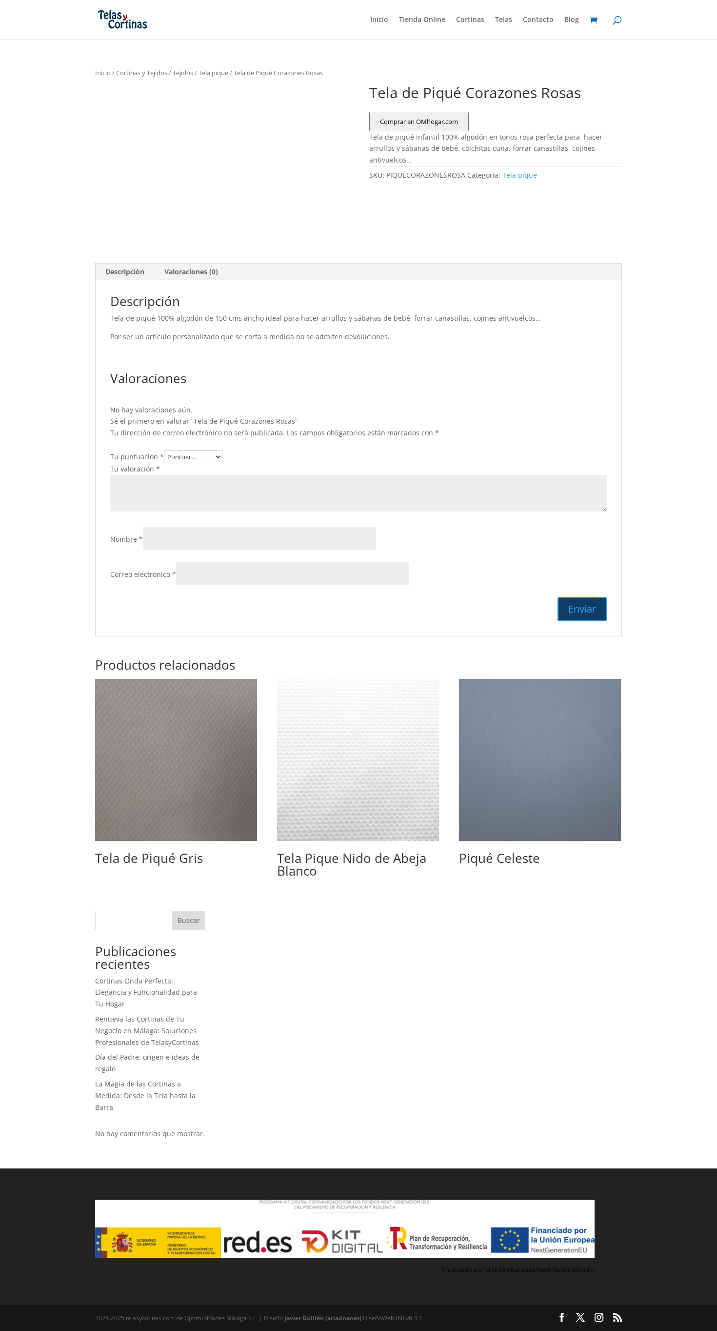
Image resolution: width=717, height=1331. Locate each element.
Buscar (189, 920)
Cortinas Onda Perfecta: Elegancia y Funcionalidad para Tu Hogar (146, 992)
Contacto (538, 20)
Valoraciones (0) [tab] (191, 271)
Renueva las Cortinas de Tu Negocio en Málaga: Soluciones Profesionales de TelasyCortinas (147, 1030)
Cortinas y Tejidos (141, 72)
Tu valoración (135, 468)
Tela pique (213, 72)
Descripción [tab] (124, 271)
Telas (503, 20)
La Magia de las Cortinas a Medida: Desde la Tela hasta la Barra (145, 1095)
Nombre (126, 539)
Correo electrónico (143, 574)
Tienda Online (422, 20)
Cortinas (470, 20)
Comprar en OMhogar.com (419, 121)
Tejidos (183, 72)
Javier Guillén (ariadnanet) (323, 1318)
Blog (571, 20)
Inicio (379, 20)
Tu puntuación (137, 456)
